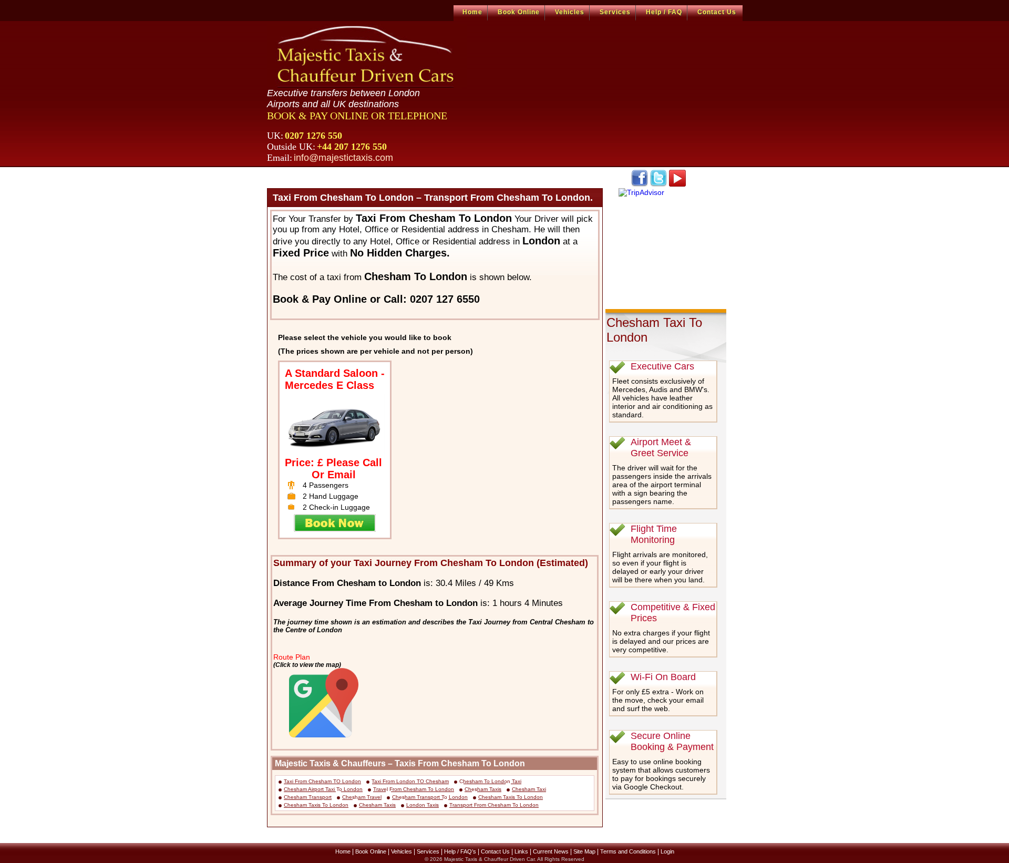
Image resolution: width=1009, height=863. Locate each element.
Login (667, 851)
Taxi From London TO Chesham (410, 781)
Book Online (519, 12)
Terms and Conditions (628, 851)
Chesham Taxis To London (510, 797)
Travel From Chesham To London (413, 789)
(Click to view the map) (307, 664)
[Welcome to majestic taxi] (367, 56)
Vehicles (569, 12)
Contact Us (716, 12)
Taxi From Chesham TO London (322, 781)
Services (615, 12)
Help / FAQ (664, 12)
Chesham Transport (308, 797)
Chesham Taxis (483, 789)
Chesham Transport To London (430, 797)
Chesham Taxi (529, 789)
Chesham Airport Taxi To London (323, 789)
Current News (551, 851)
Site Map (584, 851)
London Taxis (422, 805)
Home (472, 12)
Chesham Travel (362, 797)
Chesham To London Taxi (490, 781)
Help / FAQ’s (460, 851)
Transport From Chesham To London (494, 805)
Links (521, 851)
